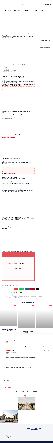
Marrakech (3, 218)
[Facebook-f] (6, 437)
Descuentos (35, 4)
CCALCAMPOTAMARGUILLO (9, 350)
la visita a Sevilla (15, 80)
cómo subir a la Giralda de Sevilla (21, 248)
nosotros (8, 436)
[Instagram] (46, 4)
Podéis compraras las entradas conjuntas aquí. (8, 137)
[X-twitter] (50, 4)
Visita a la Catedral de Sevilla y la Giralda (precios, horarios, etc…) (44, 331)
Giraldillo (3, 223)
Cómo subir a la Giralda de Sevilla (6, 69)
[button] (43, 4)
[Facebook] (48, 4)
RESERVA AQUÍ (9, 263)
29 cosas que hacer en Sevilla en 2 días (26, 332)
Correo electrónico (6, 380)
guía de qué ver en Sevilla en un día (28, 282)
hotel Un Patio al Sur (20, 171)
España (16, 4)
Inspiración (31, 4)
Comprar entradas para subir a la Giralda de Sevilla (9, 71)
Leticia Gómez (16, 285)
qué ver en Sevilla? (11, 173)
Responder (7, 342)
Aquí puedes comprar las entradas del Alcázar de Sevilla (10, 38)
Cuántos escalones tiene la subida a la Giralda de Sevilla (9, 70)
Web (4, 383)
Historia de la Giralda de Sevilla (6, 73)
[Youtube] (47, 4)
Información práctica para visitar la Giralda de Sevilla (9, 68)
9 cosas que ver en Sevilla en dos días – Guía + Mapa (9, 330)
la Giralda (6, 80)
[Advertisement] (18, 127)
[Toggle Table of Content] (15, 67)
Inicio (14, 4)
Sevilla (20, 161)
